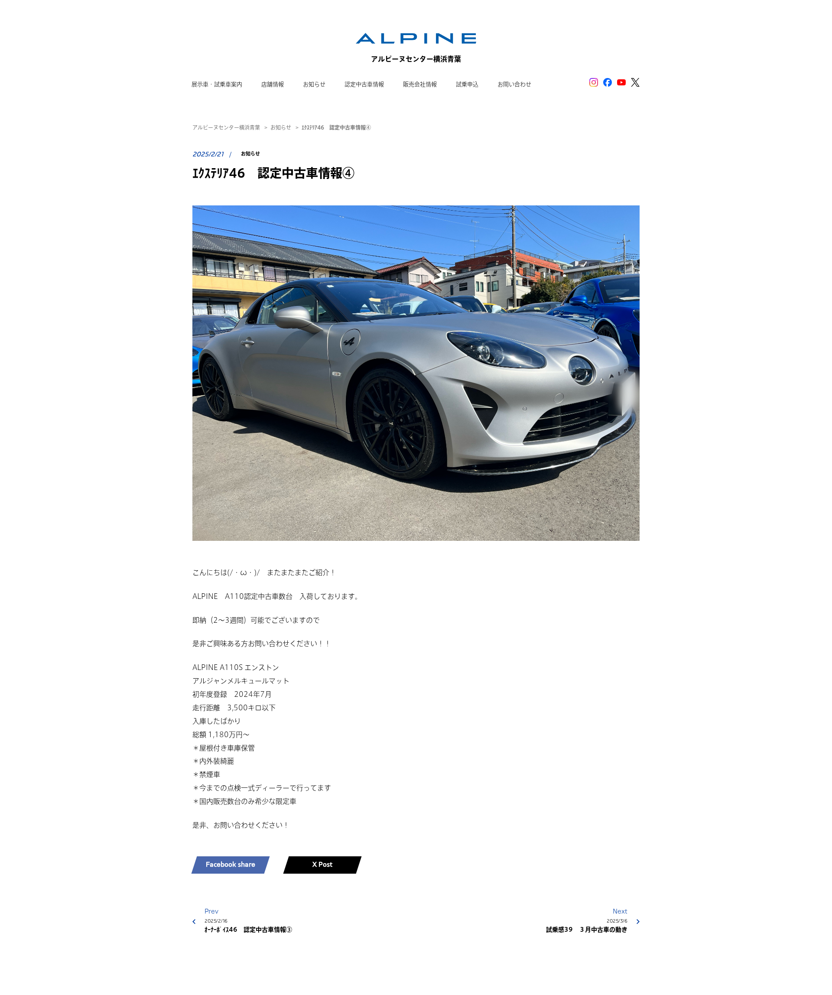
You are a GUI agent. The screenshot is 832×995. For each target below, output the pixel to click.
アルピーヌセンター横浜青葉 (226, 127)
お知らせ (280, 127)
